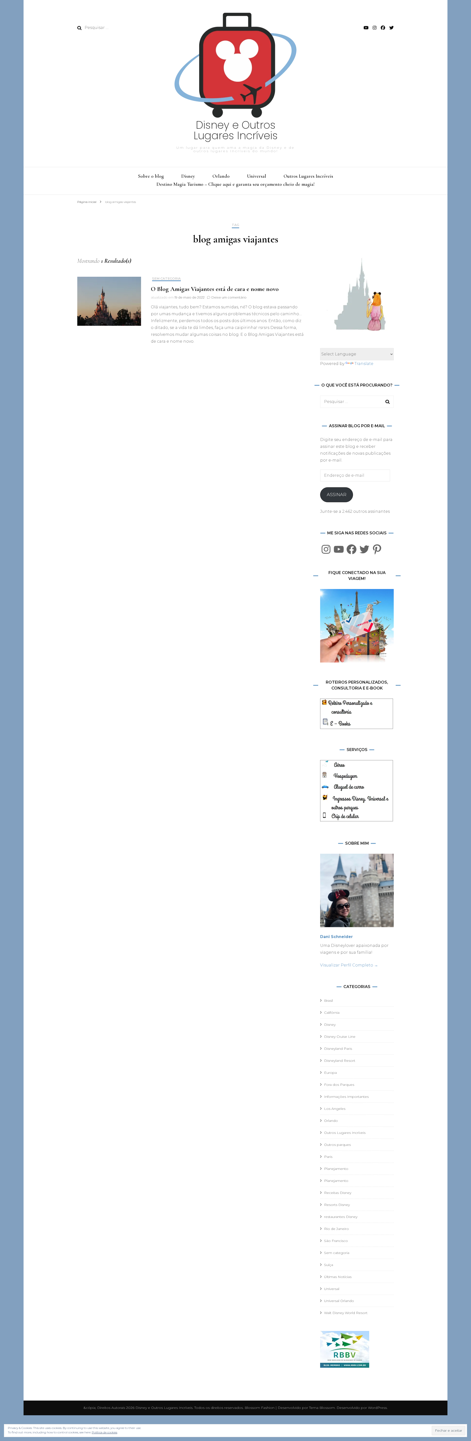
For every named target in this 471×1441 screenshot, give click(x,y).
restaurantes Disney (340, 1217)
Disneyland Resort (339, 1060)
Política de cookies (104, 1432)
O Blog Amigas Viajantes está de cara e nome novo (215, 289)
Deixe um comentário (229, 297)
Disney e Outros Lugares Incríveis (236, 130)
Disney (188, 176)
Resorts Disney (337, 1205)
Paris (328, 1156)
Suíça (328, 1265)
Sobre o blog (151, 176)
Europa (330, 1072)
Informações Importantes (346, 1096)
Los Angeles (334, 1108)
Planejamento (336, 1168)
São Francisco (336, 1241)
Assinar (336, 494)
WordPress (377, 1407)
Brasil (328, 1000)
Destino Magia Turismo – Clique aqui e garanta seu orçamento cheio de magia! (235, 184)
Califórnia (332, 1012)
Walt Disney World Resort (345, 1313)
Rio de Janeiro (336, 1229)
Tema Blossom (321, 1407)
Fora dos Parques (339, 1084)
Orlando (221, 176)
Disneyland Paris (338, 1048)
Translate (363, 363)
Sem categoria (166, 278)
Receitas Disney (337, 1192)
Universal (256, 176)
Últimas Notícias (338, 1277)
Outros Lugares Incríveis (308, 176)
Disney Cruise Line (339, 1036)
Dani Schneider (336, 936)
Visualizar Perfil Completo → (349, 965)
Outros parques (337, 1144)
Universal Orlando (339, 1301)
